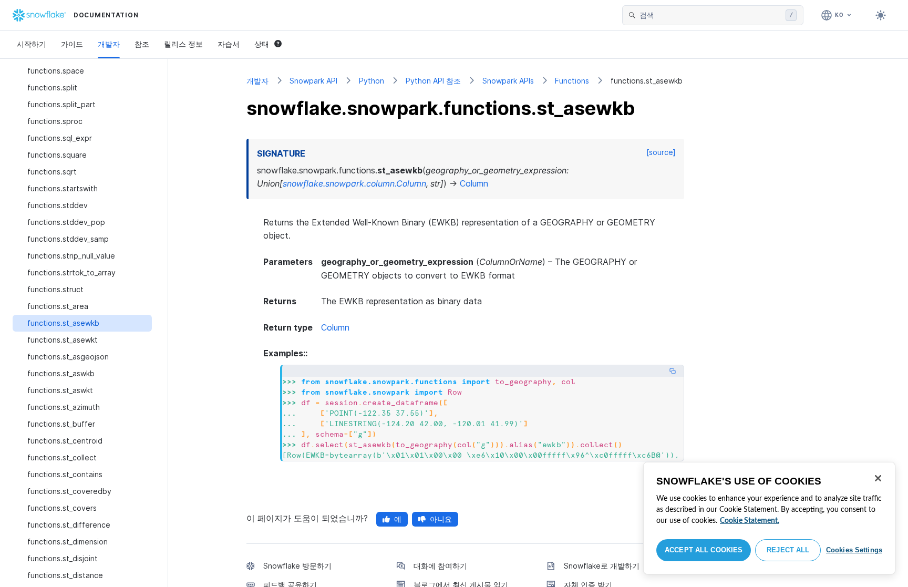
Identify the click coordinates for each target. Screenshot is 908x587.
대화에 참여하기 (440, 565)
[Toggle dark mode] (880, 15)
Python (371, 80)
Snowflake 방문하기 (297, 565)
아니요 (441, 518)
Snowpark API (313, 80)
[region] (769, 518)
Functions (572, 80)
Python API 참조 (433, 80)
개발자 (109, 43)
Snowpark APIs (508, 80)
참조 (142, 43)
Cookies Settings (854, 550)
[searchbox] (710, 15)
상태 (261, 43)
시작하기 (31, 43)
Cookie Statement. (749, 520)
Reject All (788, 550)
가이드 (72, 43)
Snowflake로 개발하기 (601, 565)
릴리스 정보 (183, 43)
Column (335, 327)
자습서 (229, 43)
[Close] (878, 478)
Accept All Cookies (703, 550)
